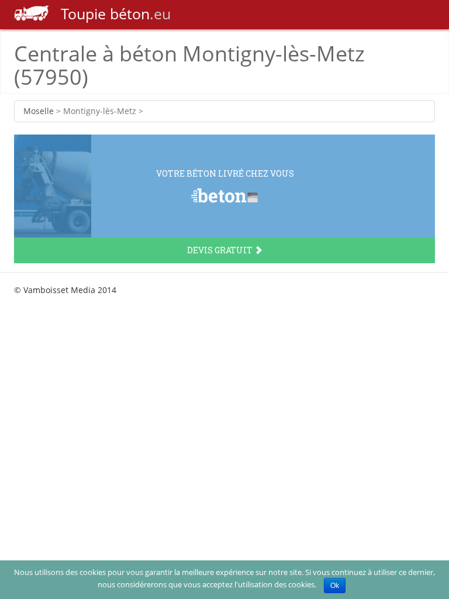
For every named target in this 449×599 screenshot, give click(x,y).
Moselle (38, 110)
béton (116, 13)
